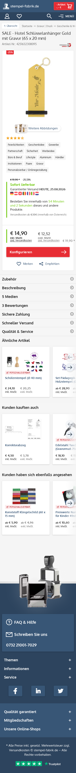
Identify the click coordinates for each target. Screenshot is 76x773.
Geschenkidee (36, 144)
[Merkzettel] (19, 16)
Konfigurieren (21, 252)
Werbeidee (48, 151)
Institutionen (15, 163)
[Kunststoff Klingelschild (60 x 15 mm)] (24, 496)
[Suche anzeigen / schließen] (49, 16)
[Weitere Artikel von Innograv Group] (65, 45)
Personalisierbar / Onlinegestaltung (27, 169)
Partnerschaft (15, 151)
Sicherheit (32, 151)
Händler (59, 157)
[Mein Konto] (7, 16)
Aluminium (45, 157)
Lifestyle (30, 157)
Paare (29, 163)
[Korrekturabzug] (24, 429)
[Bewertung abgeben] (15, 138)
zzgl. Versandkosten (21, 240)
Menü (69, 16)
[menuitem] (66, 16)
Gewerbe (54, 144)
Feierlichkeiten (16, 144)
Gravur (39, 163)
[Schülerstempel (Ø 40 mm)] (24, 362)
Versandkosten (19, 750)
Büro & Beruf (15, 157)
